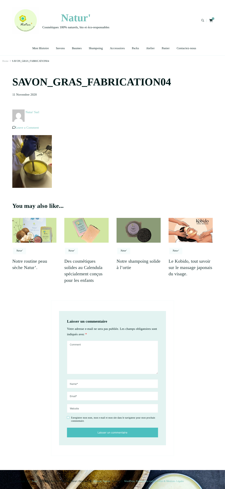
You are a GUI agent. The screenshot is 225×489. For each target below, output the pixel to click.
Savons (60, 48)
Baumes (77, 48)
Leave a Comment (27, 127)
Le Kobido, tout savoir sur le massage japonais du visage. (190, 268)
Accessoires (117, 48)
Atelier (150, 48)
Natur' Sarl (32, 112)
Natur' (76, 18)
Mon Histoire (40, 48)
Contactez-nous (186, 48)
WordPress (129, 481)
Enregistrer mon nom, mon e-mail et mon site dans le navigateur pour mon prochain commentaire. (113, 419)
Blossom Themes (101, 481)
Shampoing (96, 48)
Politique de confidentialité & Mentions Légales (160, 481)
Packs (135, 48)
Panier (166, 48)
